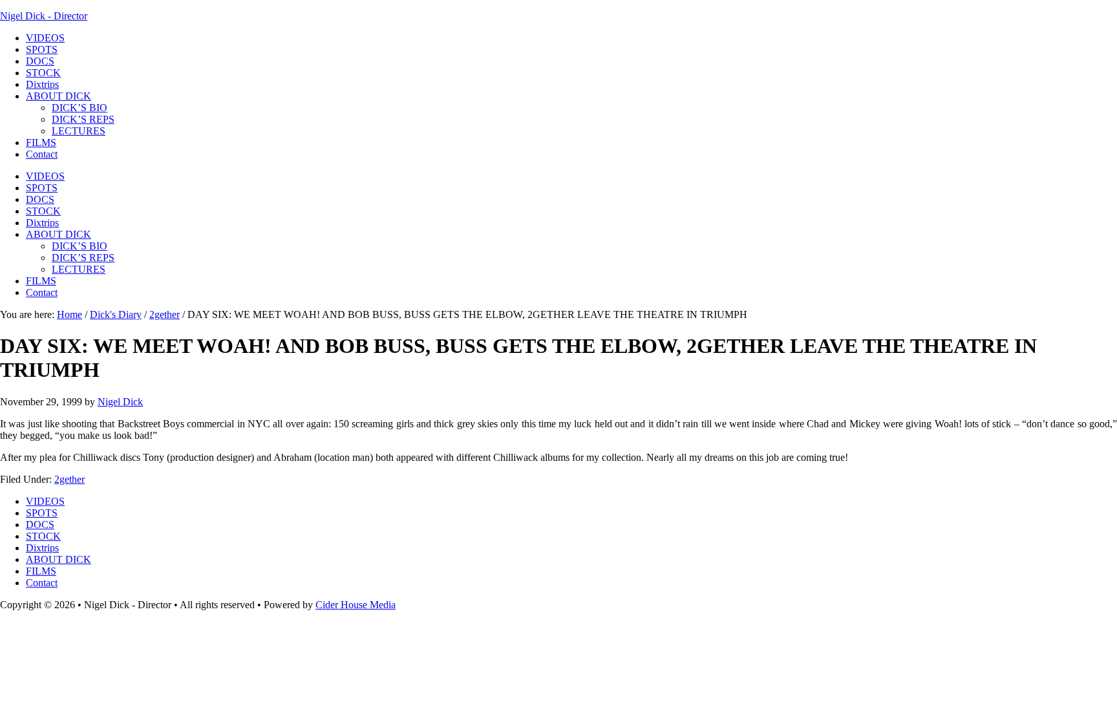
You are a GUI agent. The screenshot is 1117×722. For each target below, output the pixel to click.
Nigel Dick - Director (43, 15)
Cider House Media (355, 604)
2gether (69, 479)
